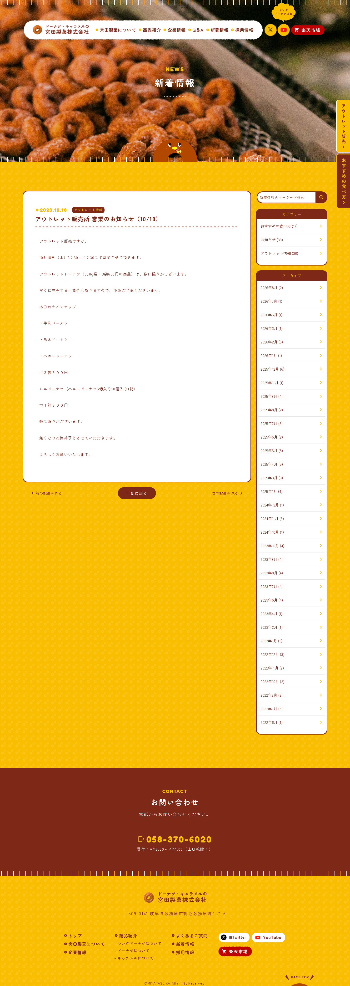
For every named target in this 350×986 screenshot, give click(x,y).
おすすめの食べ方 (275, 226)
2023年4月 (269, 613)
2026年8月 (269, 287)
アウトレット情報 (88, 209)
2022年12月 (269, 654)
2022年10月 (269, 681)
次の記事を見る (228, 493)
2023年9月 (268, 559)
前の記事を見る (46, 493)
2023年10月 (269, 545)
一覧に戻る (137, 493)
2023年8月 (269, 573)
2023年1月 (268, 641)
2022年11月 (269, 668)
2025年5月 (269, 450)
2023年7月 (268, 586)
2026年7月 (268, 301)
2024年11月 (269, 518)
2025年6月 (269, 437)
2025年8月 (269, 410)
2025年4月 (269, 464)
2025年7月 (268, 423)
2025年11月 (269, 382)
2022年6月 (269, 722)
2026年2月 (269, 342)
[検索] (321, 197)
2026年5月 (269, 314)
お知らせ (268, 239)
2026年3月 (269, 328)
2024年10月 (269, 532)
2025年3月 (269, 477)
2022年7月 (268, 708)
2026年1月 (268, 355)
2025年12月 (269, 369)
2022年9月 (268, 695)
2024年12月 (269, 505)
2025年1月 (268, 491)
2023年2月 (269, 627)
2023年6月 (269, 600)
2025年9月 (268, 396)
